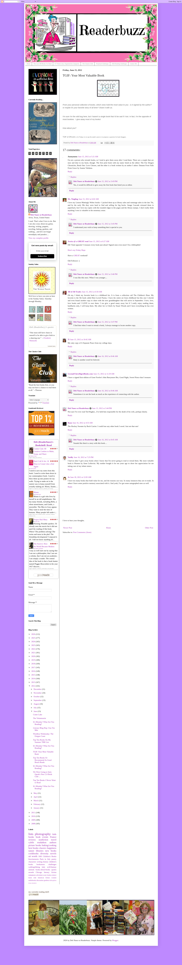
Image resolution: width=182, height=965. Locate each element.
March (36, 800)
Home (28, 64)
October (37, 696)
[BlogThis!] (107, 143)
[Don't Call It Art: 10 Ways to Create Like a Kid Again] (31, 465)
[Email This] (105, 143)
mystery (34, 883)
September (38, 700)
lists (30, 834)
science (54, 875)
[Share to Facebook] (111, 143)
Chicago (39, 872)
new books (50, 851)
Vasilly (70, 457)
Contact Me (133, 64)
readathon (41, 842)
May (36, 793)
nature (31, 851)
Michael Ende (38, 494)
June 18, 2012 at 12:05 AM (80, 477)
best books (33, 848)
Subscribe (42, 256)
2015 (33, 675)
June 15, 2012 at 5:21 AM (88, 157)
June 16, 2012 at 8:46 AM (108, 356)
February (37, 804)
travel (53, 839)
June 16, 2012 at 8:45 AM (108, 440)
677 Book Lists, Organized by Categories (67, 64)
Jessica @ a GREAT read (78, 241)
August (37, 704)
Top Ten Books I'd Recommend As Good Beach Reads (42, 760)
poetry (54, 859)
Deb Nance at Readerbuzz (84, 181)
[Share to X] (109, 143)
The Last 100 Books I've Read (42, 64)
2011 (33, 812)
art (29, 856)
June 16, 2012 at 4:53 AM (83, 423)
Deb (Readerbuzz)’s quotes (41, 327)
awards (31, 872)
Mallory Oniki (33, 456)
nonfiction (43, 839)
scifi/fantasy (51, 867)
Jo (69, 477)
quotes (53, 870)
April (36, 797)
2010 (33, 816)
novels (53, 853)
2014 (33, 678)
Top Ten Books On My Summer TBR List (42, 741)
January (37, 808)
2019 (33, 660)
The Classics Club (87, 64)
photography (43, 834)
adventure (39, 875)
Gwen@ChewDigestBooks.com (80, 374)
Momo (36, 492)
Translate (45, 403)
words (34, 856)
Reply (70, 171)
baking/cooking (49, 845)
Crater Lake (37, 715)
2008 (33, 824)
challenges (52, 864)
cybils (31, 842)
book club (32, 878)
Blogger (115, 940)
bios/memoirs (33, 859)
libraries (39, 851)
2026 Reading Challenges (119, 64)
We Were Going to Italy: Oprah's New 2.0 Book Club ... (42, 774)
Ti (69, 339)
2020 (33, 656)
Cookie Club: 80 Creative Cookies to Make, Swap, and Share (44, 451)
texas (29, 883)
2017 (33, 667)
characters (32, 862)
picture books (34, 845)
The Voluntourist (39, 718)
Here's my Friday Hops (76, 250)
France (53, 837)
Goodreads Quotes (51, 346)
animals (31, 870)
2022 (33, 649)
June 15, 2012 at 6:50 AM (92, 292)
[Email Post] (101, 143)
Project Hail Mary (40, 519)
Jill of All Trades (74, 292)
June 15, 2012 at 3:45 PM (107, 224)
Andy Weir (37, 521)
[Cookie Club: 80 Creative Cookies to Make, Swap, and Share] (31, 453)
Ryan (70, 423)
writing (39, 862)
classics (42, 848)
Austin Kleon (33, 468)
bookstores (41, 864)
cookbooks (33, 853)
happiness (51, 848)
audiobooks (32, 880)
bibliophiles (52, 880)
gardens (46, 880)
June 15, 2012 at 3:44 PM (102, 408)
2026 (33, 634)
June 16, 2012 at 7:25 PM (83, 457)
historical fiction (44, 878)
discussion (40, 880)
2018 (33, 664)
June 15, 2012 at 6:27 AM (99, 241)
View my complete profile (38, 238)
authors (53, 842)
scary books (47, 875)
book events (42, 837)
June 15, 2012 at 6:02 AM (89, 199)
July (35, 708)
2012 (33, 686)
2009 (33, 820)
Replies (73, 177)
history (45, 862)
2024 (33, 641)
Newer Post (67, 528)
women (53, 878)
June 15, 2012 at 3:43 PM (107, 181)
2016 (33, 671)
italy (43, 867)
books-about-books (43, 870)
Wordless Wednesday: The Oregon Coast (43, 735)
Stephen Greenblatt (39, 548)
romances (32, 875)
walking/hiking (34, 867)
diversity (44, 853)
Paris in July (45, 859)
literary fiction (50, 872)
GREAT (77, 255)
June (36, 711)
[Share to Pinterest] (113, 143)
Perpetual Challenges (102, 64)
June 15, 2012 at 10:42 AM (80, 339)
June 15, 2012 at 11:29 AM (103, 374)
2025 (33, 638)
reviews (32, 839)
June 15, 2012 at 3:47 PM (107, 322)
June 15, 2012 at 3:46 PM (107, 274)
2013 (33, 682)
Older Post (149, 528)
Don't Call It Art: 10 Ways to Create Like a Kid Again (44, 463)
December (38, 689)
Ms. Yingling (73, 199)
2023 (33, 645)
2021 (33, 653)
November (38, 693)
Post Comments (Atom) (82, 532)
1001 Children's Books (47, 856)
